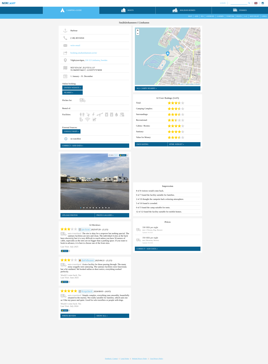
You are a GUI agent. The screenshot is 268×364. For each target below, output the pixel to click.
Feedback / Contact (111, 359)
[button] (167, 53)
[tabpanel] (94, 182)
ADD (196, 16)
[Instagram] (263, 3)
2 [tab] (84, 208)
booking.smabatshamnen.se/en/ (83, 53)
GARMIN (220, 16)
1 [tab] (81, 208)
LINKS (264, 16)
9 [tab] (106, 208)
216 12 (88, 60)
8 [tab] (103, 208)
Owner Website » (72, 88)
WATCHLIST (254, 16)
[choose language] (255, 3)
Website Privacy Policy (139, 359)
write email (75, 45)
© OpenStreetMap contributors (192, 84)
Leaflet (181, 84)
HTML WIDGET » (176, 144)
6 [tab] (96, 208)
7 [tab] (100, 208)
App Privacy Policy (156, 359)
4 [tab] (90, 208)
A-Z (245, 16)
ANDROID (210, 16)
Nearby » (68, 92)
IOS (202, 16)
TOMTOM (230, 16)
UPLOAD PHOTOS (70, 215)
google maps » (71, 131)
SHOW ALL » (102, 316)
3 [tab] (87, 208)
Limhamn (95, 60)
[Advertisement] (95, 336)
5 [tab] (93, 208)
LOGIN (222, 3)
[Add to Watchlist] (65, 138)
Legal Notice (125, 359)
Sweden (104, 60)
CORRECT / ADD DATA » (72, 146)
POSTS (239, 16)
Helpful (122, 155)
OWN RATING (142, 144)
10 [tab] (109, 208)
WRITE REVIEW (69, 316)
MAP (190, 16)
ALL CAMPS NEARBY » (147, 88)
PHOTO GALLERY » (105, 215)
